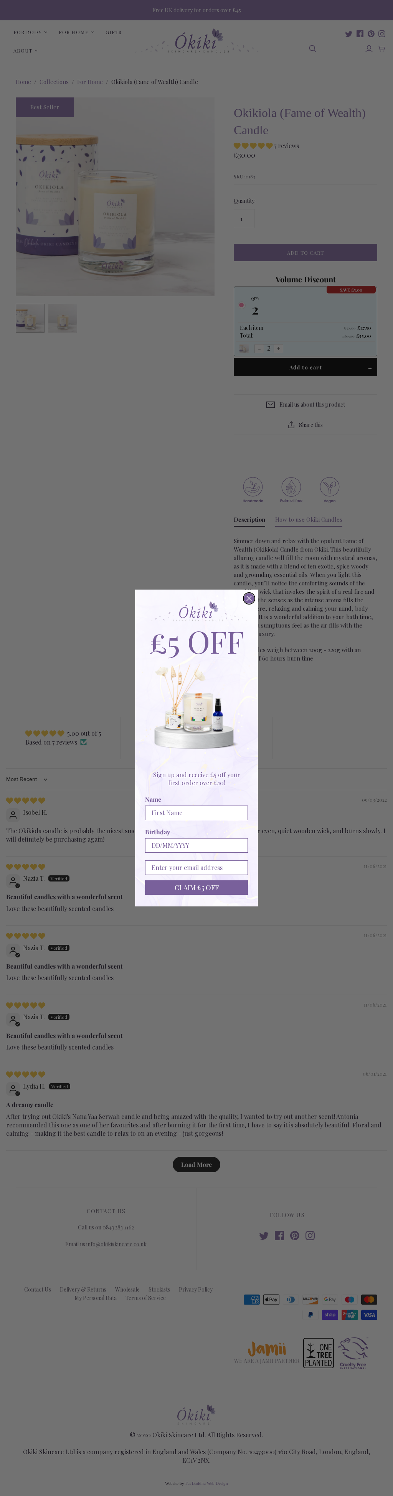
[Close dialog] (249, 598)
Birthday (157, 832)
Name (153, 799)
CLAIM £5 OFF (197, 887)
